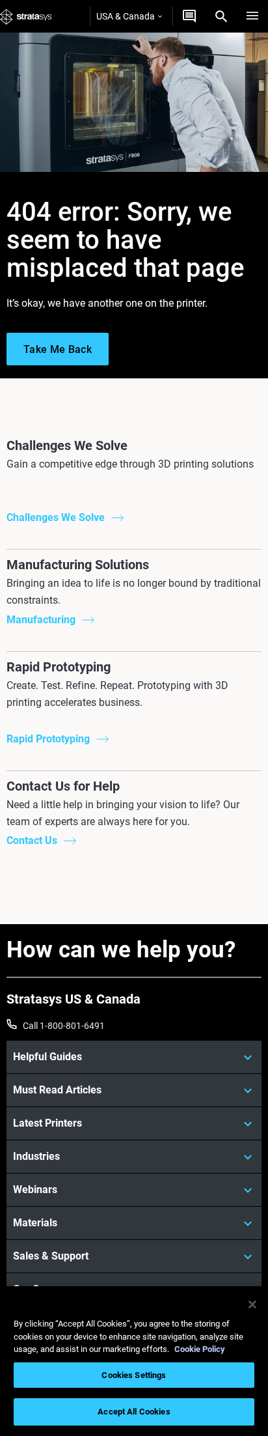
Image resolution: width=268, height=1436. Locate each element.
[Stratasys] (26, 16)
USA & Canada (125, 16)
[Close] (252, 1304)
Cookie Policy (199, 1349)
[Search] (221, 16)
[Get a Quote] (189, 16)
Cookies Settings (133, 1375)
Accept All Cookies (134, 1411)
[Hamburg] (252, 16)
